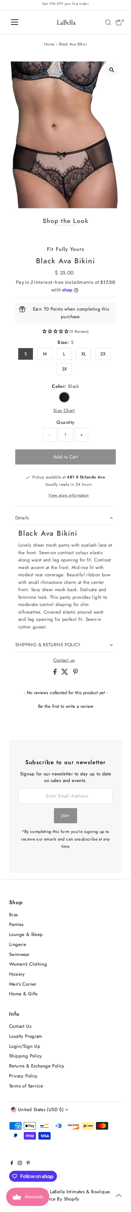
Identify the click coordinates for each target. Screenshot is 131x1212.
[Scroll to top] (119, 1195)
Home (49, 44)
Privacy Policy (23, 1076)
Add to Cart (65, 457)
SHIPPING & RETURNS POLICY (48, 644)
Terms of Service (26, 1086)
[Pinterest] (28, 1163)
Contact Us (20, 1026)
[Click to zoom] (112, 70)
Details (22, 517)
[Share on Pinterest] (75, 673)
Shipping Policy (25, 1056)
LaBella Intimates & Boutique (80, 1191)
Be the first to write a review (65, 706)
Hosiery (17, 974)
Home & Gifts (23, 994)
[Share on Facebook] (55, 673)
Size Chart (64, 410)
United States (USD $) (41, 1109)
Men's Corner (23, 984)
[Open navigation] (14, 22)
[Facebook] (12, 1163)
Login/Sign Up (24, 1046)
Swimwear (19, 954)
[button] (65, 331)
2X (103, 354)
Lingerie (17, 944)
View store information (68, 495)
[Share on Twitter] (65, 673)
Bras (13, 914)
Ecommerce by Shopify (56, 1199)
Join (65, 815)
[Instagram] (19, 1163)
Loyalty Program (25, 1036)
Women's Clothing (28, 964)
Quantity (65, 422)
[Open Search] (108, 22)
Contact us (64, 660)
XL (83, 354)
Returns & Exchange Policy (37, 1066)
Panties (16, 924)
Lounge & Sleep (26, 934)
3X (64, 369)
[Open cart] (118, 22)
